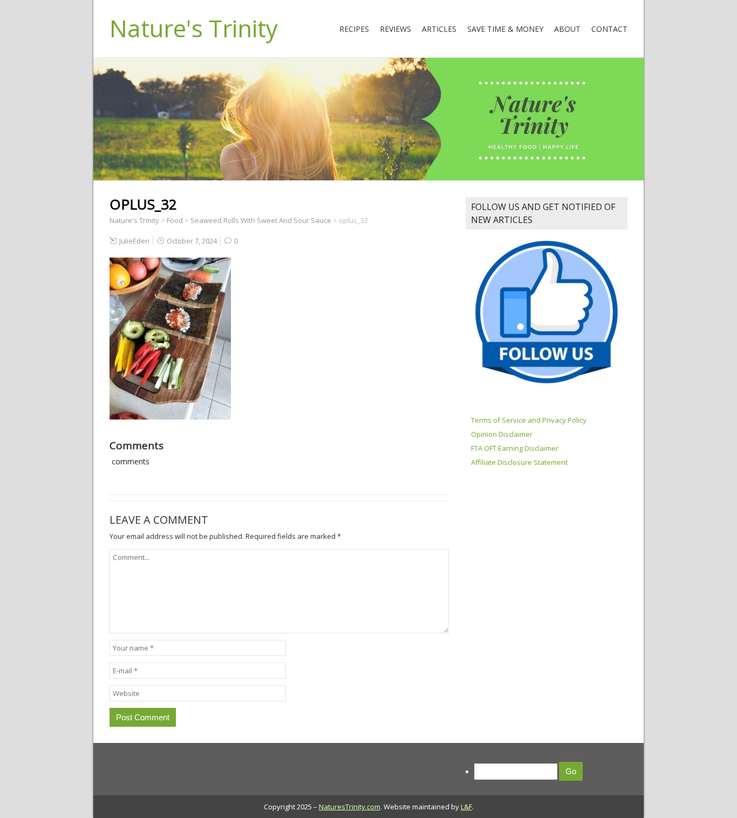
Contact (609, 29)
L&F (466, 807)
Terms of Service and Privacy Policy (528, 420)
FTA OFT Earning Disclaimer (514, 448)
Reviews (395, 29)
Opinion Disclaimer (502, 434)
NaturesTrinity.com (349, 807)
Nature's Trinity (194, 28)
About (567, 29)
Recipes (354, 29)
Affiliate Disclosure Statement (519, 462)
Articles (439, 29)
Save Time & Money (505, 29)
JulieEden (134, 241)
